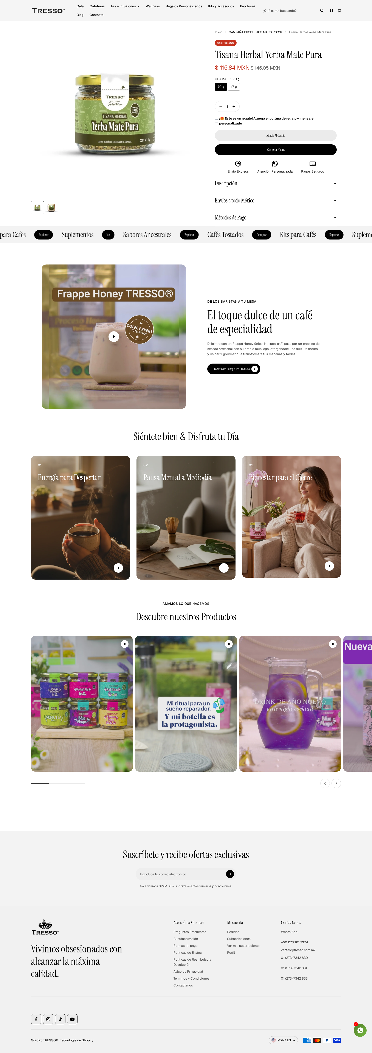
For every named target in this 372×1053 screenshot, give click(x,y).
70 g (221, 87)
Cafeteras (97, 6)
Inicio (218, 32)
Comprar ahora (276, 150)
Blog (80, 15)
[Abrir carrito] (339, 10)
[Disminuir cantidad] (219, 106)
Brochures (248, 6)
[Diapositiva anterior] (325, 783)
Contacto (97, 15)
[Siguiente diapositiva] (336, 783)
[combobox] (293, 10)
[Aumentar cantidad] (235, 106)
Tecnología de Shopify (76, 1040)
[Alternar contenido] (118, 568)
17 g (234, 87)
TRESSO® (51, 1040)
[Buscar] (322, 10)
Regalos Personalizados (184, 6)
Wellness (153, 6)
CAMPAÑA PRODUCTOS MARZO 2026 (255, 32)
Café (80, 6)
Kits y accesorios (221, 6)
